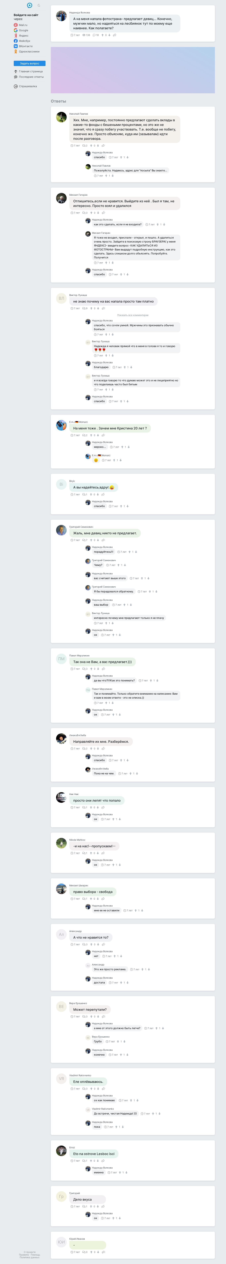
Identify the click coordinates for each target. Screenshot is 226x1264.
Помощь (35, 1254)
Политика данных (30, 1257)
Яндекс (23, 35)
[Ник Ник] (62, 797)
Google (23, 30)
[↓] (109, 35)
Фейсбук (24, 41)
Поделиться (114, 34)
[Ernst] (62, 1151)
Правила (24, 1254)
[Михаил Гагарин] (62, 198)
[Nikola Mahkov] (62, 843)
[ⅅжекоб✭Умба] (62, 738)
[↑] (103, 35)
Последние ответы (31, 76)
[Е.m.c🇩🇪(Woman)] (62, 425)
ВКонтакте (26, 46)
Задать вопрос (29, 63)
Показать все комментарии (132, 315)
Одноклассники (29, 51)
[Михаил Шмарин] (62, 889)
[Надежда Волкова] (62, 16)
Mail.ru (23, 25)
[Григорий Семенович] (62, 530)
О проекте (30, 1252)
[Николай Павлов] (62, 117)
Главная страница (31, 71)
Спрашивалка (28, 86)
